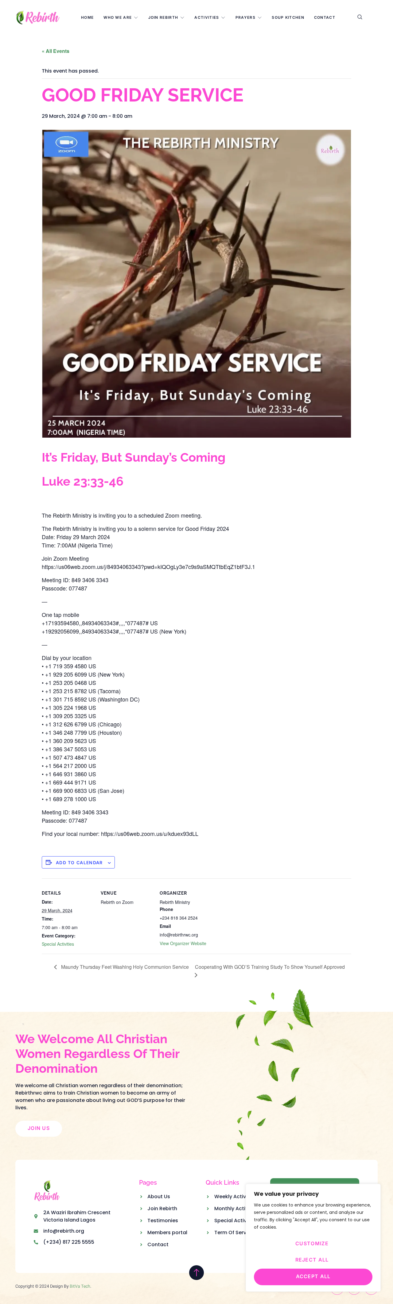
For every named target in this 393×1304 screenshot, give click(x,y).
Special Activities (58, 944)
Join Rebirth (163, 17)
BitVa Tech (80, 1286)
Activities (206, 17)
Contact (324, 17)
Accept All (313, 1276)
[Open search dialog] (360, 17)
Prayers (245, 17)
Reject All (312, 1260)
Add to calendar (79, 862)
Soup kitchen (288, 17)
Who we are (117, 17)
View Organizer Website (183, 943)
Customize (312, 1243)
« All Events (55, 50)
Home (87, 17)
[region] (313, 1238)
